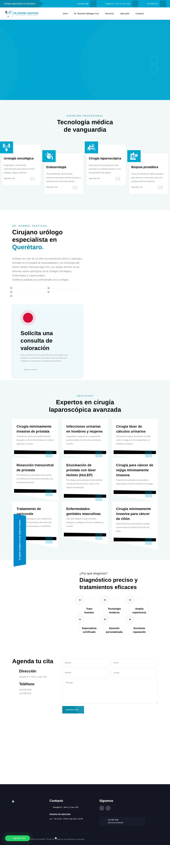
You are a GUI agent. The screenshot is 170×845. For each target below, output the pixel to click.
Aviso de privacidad (37, 839)
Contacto (140, 13)
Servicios (109, 13)
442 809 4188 (82, 4)
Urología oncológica (18, 158)
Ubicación (124, 13)
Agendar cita (9, 178)
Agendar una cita (30, 370)
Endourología (56, 167)
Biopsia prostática (144, 167)
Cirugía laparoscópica (105, 158)
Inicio (65, 13)
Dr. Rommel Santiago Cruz (86, 13)
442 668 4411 (152, 4)
